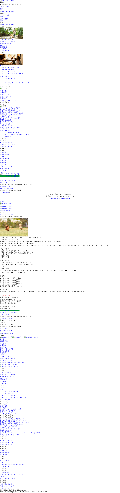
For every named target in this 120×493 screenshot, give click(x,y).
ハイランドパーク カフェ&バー (10, 128)
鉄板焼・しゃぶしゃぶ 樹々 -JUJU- (11, 114)
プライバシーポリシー (7, 166)
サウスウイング (10, 78)
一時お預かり (4, 154)
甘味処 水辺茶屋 (5, 120)
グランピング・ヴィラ (7, 71)
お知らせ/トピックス (7, 43)
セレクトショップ (6, 142)
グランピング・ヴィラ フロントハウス (13, 73)
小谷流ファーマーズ (7, 146)
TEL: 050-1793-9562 (6, 188)
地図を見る (4, 328)
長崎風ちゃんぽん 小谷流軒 (14, 112)
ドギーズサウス (5, 76)
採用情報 (3, 164)
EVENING (3, 49)
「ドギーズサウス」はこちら (10, 176)
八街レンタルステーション (9, 100)
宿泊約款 (3, 170)
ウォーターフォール (7, 69)
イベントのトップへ (7, 214)
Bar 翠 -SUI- (8, 136)
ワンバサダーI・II (6, 50)
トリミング (4, 152)
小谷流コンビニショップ (8, 144)
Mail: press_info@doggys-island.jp (60, 198)
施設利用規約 (4, 158)
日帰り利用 (4, 98)
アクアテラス (9, 80)
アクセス (3, 156)
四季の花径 (4, 92)
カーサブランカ (10, 84)
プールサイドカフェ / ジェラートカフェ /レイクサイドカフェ (7, 124)
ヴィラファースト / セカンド (9, 67)
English (2, 172)
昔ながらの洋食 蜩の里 (12, 110)
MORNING (3, 45)
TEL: (6, 330)
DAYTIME (3, 47)
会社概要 (3, 162)
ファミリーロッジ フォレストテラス (17, 82)
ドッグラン (4, 90)
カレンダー (4, 160)
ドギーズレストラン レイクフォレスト (13, 108)
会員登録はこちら (6, 186)
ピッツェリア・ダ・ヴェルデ (10, 118)
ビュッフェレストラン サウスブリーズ (18, 134)
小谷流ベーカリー (10, 116)
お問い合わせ (4, 168)
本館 (1, 65)
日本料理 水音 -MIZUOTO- (13, 132)
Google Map (5, 192)
